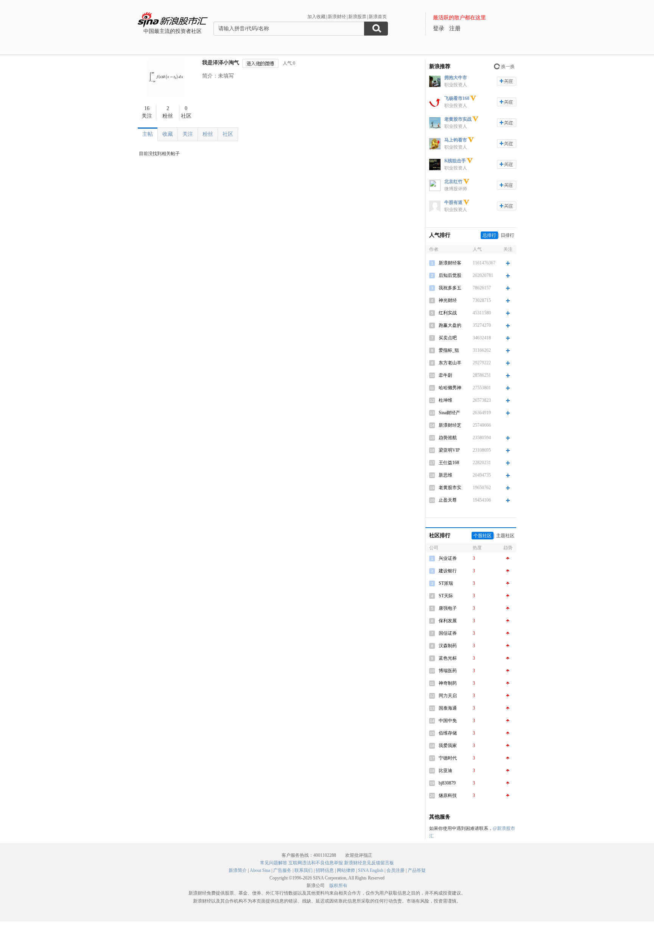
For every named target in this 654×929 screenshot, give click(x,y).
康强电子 (448, 608)
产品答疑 (417, 870)
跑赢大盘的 (450, 325)
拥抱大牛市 (455, 77)
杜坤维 (445, 400)
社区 (228, 134)
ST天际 (446, 595)
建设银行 (448, 570)
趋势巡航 (448, 437)
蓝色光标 (448, 658)
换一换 (508, 66)
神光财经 (448, 300)
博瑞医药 (448, 670)
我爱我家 (448, 745)
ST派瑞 (446, 583)
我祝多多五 (450, 288)
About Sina (260, 870)
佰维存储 (448, 733)
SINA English (370, 870)
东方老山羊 (450, 362)
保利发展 (448, 620)
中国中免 (448, 720)
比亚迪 (445, 770)
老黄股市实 (450, 487)
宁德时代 (448, 758)
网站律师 (346, 870)
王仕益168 (449, 462)
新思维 (445, 475)
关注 (187, 134)
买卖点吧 (448, 337)
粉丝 (207, 134)
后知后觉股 (450, 275)
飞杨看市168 (456, 98)
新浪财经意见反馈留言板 (369, 862)
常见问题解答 (273, 862)
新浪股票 (357, 16)
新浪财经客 (450, 263)
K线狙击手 (455, 160)
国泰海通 (448, 708)
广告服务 (282, 870)
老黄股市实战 (458, 119)
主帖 (147, 134)
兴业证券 (448, 558)
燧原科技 (448, 795)
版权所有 (338, 885)
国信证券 (448, 633)
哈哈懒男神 (450, 387)
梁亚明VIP (449, 450)
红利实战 (448, 312)
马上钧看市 (455, 140)
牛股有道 (453, 202)
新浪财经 (337, 16)
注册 (455, 28)
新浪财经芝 (450, 425)
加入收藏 (316, 16)
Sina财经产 (449, 412)
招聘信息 (325, 870)
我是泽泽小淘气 (220, 62)
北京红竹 (453, 181)
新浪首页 (378, 16)
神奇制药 (448, 683)
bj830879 (447, 783)
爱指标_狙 (449, 350)
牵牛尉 (445, 375)
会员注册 (395, 870)
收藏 (167, 134)
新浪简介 (238, 870)
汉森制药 (448, 645)
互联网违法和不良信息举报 (315, 862)
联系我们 (303, 870)
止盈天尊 (448, 500)
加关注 (506, 81)
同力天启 (448, 695)
